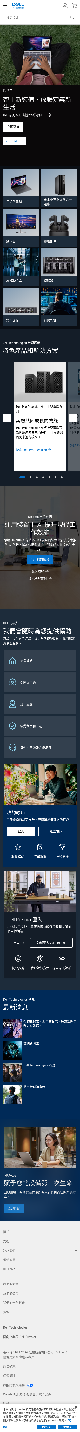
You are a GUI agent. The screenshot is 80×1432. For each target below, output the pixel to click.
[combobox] (40, 17)
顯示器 (11, 241)
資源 (6, 1312)
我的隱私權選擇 (14, 1385)
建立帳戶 (56, 831)
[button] (65, 5)
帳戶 (6, 1232)
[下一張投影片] (22, 141)
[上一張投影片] (7, 141)
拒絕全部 (46, 1427)
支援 (6, 1241)
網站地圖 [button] (9, 1260)
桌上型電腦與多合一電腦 (58, 202)
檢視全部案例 (37, 578)
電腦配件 (50, 241)
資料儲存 (12, 320)
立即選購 (13, 127)
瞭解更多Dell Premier (51, 943)
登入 (21, 831)
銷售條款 (9, 1366)
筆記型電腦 (14, 202)
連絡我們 (9, 1250)
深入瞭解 (37, 571)
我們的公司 (11, 1293)
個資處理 (9, 1376)
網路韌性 (50, 320)
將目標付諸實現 (34, 1087)
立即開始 (14, 1208)
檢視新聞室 (31, 1043)
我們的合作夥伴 (14, 1303)
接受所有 (67, 1427)
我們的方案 (11, 1284)
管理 (5, 1427)
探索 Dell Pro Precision (31, 450)
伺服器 (48, 281)
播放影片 (43, 559)
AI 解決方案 (14, 281)
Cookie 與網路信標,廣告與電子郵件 (27, 1394)
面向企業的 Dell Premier (19, 1337)
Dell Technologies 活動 (39, 1065)
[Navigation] (5, 5)
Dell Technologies (15, 1327)
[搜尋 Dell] (72, 17)
